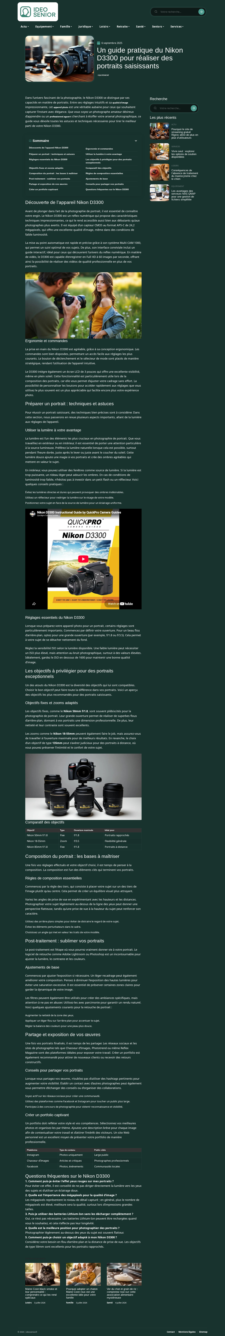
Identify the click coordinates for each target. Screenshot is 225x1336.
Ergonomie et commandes (99, 149)
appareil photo (61, 107)
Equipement (103, 75)
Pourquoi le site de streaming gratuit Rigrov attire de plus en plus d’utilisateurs (184, 133)
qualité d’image (120, 102)
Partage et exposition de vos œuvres (48, 184)
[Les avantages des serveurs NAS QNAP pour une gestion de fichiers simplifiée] (159, 192)
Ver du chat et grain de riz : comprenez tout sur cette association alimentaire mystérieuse (122, 1293)
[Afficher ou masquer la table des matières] (93, 141)
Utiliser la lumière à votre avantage (104, 154)
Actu (173, 124)
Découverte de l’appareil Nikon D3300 (48, 147)
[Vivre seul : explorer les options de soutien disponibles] (159, 151)
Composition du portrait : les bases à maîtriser (53, 173)
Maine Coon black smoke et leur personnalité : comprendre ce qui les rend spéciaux (41, 1293)
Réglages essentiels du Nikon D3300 (48, 159)
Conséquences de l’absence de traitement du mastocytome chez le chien (184, 174)
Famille (69, 1302)
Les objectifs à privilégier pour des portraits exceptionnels (109, 161)
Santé (110, 1302)
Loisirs (28, 1302)
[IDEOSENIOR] (37, 12)
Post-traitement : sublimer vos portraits (49, 178)
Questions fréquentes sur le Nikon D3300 (107, 189)
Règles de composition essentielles (104, 173)
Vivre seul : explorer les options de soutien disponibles (183, 154)
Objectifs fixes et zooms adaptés (46, 168)
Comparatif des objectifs (98, 168)
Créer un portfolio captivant (43, 189)
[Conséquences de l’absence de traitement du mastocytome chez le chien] (159, 172)
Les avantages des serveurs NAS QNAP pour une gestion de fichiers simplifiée (183, 195)
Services (175, 146)
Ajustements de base (97, 178)
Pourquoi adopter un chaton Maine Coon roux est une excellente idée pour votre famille (82, 1293)
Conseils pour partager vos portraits (105, 184)
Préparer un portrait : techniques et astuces (52, 154)
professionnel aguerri (60, 116)
